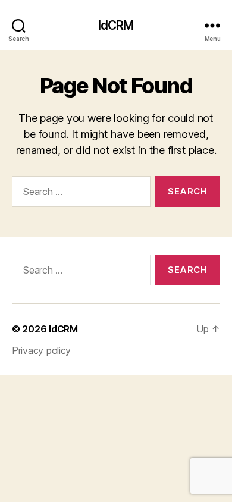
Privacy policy (41, 350)
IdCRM (116, 25)
